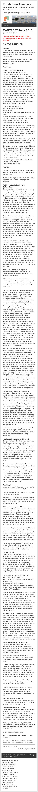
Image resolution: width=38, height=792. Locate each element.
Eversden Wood (7, 742)
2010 (17, 740)
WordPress (6, 756)
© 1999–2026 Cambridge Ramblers (14, 755)
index (17, 702)
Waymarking (30, 742)
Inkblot (15, 756)
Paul (15, 33)
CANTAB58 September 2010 (26, 749)
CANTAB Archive (9, 740)
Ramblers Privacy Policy (9, 786)
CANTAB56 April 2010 (10, 747)
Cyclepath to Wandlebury (26, 740)
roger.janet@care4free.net (15, 732)
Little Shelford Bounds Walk (19, 742)
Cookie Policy (6, 788)
